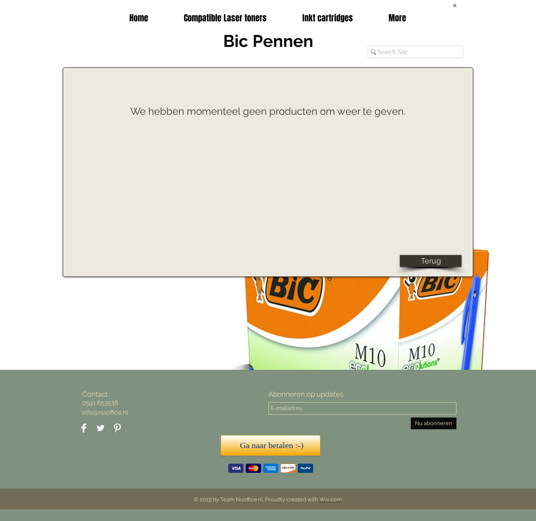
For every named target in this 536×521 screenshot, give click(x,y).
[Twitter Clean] (100, 428)
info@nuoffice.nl (105, 412)
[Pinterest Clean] (117, 428)
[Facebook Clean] (83, 428)
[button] (327, 18)
